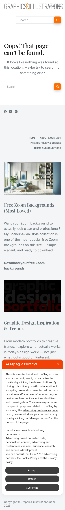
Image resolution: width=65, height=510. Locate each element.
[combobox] (29, 86)
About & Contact (50, 137)
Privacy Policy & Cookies (46, 143)
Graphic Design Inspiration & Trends (31, 325)
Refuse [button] (32, 478)
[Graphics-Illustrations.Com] (34, 6)
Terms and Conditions (47, 148)
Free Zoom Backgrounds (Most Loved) (29, 208)
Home (32, 137)
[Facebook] (5, 111)
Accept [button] (32, 470)
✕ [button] (58, 364)
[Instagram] (16, 111)
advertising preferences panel (40, 410)
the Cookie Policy (27, 458)
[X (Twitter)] (10, 111)
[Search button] (57, 20)
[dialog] (32, 427)
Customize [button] (32, 487)
